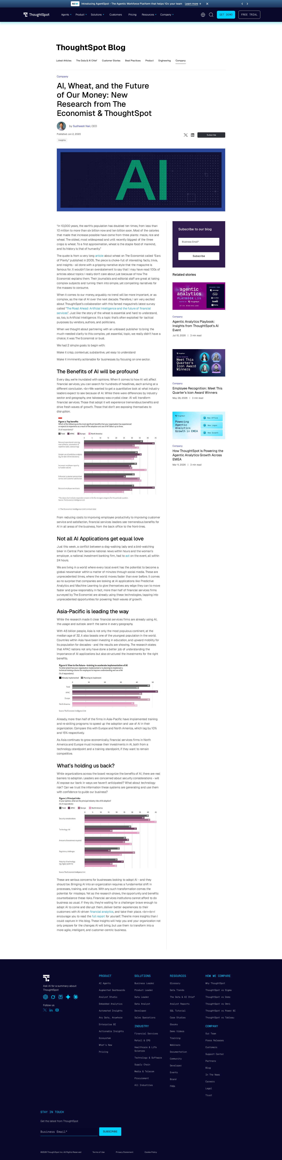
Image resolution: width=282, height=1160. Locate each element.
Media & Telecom (144, 1071)
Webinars (175, 1044)
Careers (210, 1081)
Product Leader (143, 990)
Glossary (175, 983)
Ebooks (174, 1024)
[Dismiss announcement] (207, 3)
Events (174, 1072)
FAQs (172, 1086)
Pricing (103, 1051)
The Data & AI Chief (86, 60)
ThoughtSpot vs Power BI (220, 1010)
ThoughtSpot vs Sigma (218, 990)
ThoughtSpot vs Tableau (219, 1017)
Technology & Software (148, 1057)
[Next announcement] (247, 3)
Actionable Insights (111, 1031)
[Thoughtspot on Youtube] (57, 1010)
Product (149, 60)
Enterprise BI (107, 1024)
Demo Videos (177, 1031)
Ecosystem (105, 1038)
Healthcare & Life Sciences (145, 1049)
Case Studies (178, 1017)
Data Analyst (142, 1003)
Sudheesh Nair (81, 126)
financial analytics (101, 912)
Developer (140, 1010)
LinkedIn (192, 135)
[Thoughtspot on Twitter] (45, 1010)
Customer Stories (111, 60)
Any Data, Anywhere (110, 1017)
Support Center (214, 1054)
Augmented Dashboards (112, 990)
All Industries (143, 1085)
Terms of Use (99, 1152)
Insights (62, 140)
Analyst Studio (108, 996)
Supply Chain (142, 1064)
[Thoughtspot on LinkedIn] (51, 1010)
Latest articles (63, 60)
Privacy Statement (124, 1152)
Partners (210, 1060)
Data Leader (141, 996)
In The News (212, 1074)
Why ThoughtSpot (215, 983)
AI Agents (105, 983)
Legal (208, 1088)
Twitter (186, 135)
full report (98, 916)
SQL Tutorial (178, 1010)
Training (175, 1038)
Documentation (178, 1051)
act (127, 556)
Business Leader (144, 983)
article (99, 256)
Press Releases (214, 1040)
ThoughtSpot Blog (90, 47)
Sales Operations (144, 1017)
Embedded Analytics (110, 1003)
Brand (173, 1079)
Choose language (203, 14)
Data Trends (177, 990)
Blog (208, 1067)
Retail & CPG (142, 1040)
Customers (211, 1047)
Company (181, 60)
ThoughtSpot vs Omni (217, 1003)
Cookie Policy (151, 1152)
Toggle (211, 14)
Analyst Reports (179, 1003)
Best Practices (133, 60)
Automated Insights (110, 1010)
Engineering (164, 60)
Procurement (141, 1078)
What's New (105, 1044)
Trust (208, 1095)
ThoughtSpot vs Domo (217, 996)
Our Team (210, 1033)
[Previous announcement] (242, 3)
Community (176, 1058)
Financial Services (146, 1033)
